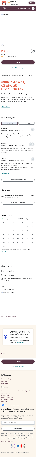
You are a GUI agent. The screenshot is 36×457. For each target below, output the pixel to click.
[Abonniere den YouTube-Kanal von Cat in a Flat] (21, 446)
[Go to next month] (32, 215)
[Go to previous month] (29, 215)
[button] (31, 3)
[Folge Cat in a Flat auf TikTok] (24, 446)
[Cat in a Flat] (3, 8)
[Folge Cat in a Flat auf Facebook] (11, 446)
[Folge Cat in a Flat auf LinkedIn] (18, 446)
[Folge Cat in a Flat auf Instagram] (14, 446)
